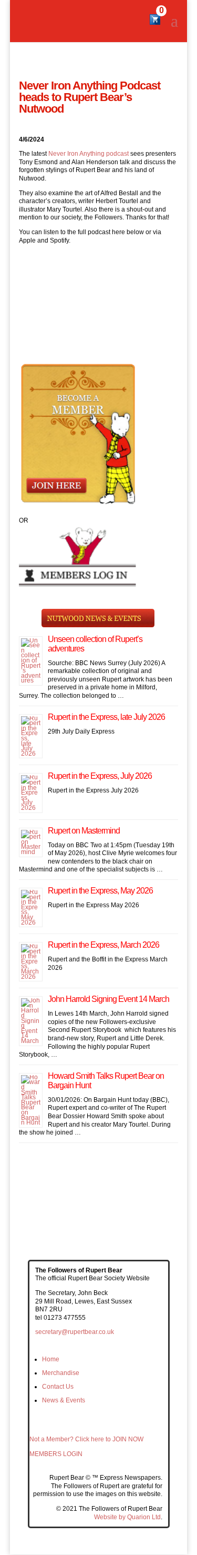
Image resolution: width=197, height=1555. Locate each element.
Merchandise (60, 1373)
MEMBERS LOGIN (55, 1454)
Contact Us (58, 1386)
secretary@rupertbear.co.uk (74, 1332)
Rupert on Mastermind (84, 830)
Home (50, 1359)
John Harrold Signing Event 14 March (108, 999)
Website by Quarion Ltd (127, 1517)
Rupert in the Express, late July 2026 (106, 717)
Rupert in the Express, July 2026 (100, 775)
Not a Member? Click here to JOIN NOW (86, 1439)
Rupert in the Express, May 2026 (100, 890)
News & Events (63, 1400)
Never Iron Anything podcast (88, 153)
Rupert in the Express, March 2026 (103, 944)
